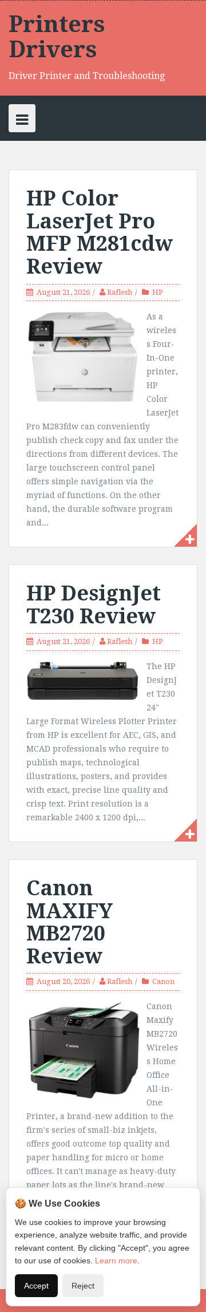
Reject (83, 1285)
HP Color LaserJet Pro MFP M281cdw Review (99, 232)
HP (157, 292)
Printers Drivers (57, 37)
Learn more (116, 1260)
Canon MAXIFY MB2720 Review (69, 922)
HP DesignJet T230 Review (93, 605)
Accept (36, 1285)
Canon (163, 981)
